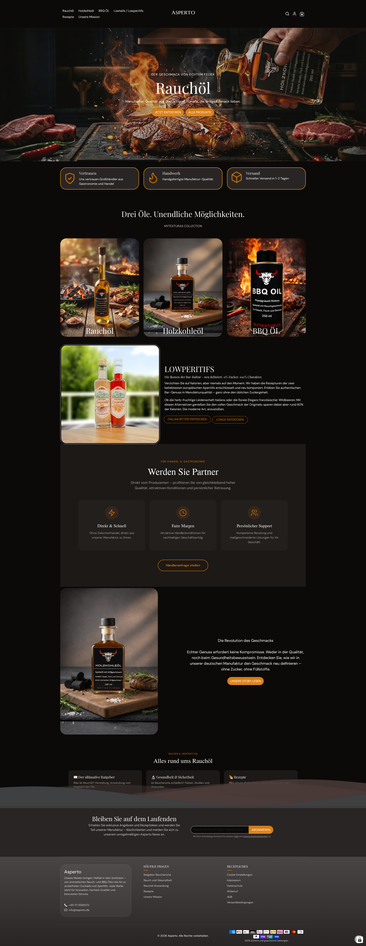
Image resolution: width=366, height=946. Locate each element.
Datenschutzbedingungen (255, 836)
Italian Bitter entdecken (187, 419)
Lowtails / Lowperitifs (128, 11)
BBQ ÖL (104, 11)
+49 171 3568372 (79, 905)
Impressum (234, 880)
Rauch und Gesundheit (158, 880)
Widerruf (232, 891)
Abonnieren (261, 830)
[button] (287, 14)
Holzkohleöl (86, 11)
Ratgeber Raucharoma (157, 874)
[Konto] (294, 14)
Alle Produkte (199, 112)
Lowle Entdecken (230, 420)
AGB (236, 836)
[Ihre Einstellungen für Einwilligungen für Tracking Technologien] (359, 939)
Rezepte (68, 17)
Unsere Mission (89, 17)
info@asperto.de (79, 910)
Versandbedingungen (240, 902)
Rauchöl (68, 11)
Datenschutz (234, 885)
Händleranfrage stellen (183, 565)
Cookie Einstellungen (239, 874)
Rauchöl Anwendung (156, 885)
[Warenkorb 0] (302, 14)
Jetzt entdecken (168, 112)
